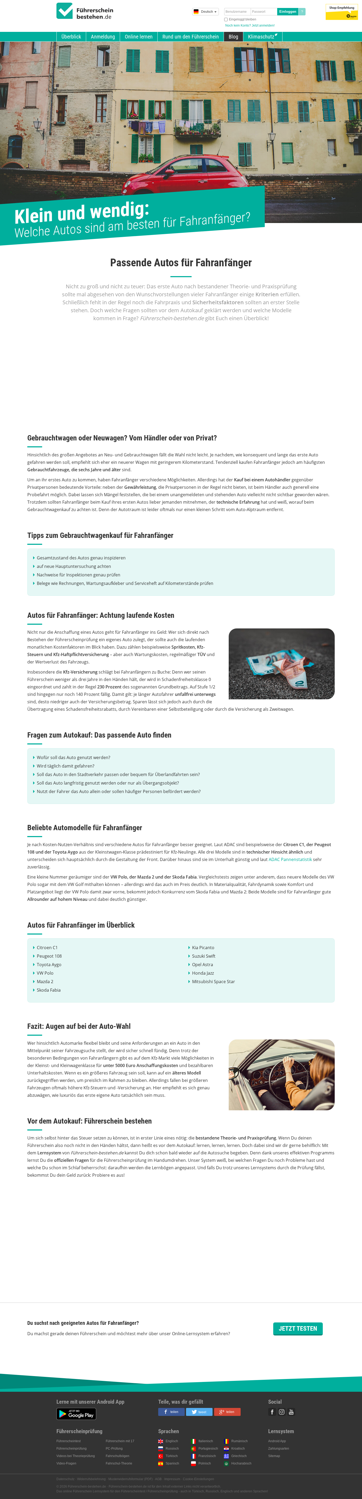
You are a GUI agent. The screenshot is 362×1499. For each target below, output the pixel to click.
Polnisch (204, 1463)
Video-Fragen (66, 1463)
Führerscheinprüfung (71, 1448)
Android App (277, 1441)
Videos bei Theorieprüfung (75, 1456)
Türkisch (172, 1456)
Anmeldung (103, 36)
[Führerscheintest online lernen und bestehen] (84, 11)
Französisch (207, 1456)
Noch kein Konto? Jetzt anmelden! (250, 25)
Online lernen (139, 36)
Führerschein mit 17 (120, 1441)
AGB (158, 1479)
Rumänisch (239, 1441)
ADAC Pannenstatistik (290, 859)
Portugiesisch (208, 1448)
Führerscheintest (68, 1441)
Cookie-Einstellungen (198, 1479)
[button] (171, 1412)
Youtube (291, 1412)
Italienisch (205, 1441)
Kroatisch (238, 1448)
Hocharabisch (241, 1463)
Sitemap (274, 1456)
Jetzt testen (298, 1328)
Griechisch (239, 1456)
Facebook (272, 1412)
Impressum (172, 1479)
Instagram (282, 1412)
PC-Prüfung (114, 1448)
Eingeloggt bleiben (242, 19)
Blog (233, 36)
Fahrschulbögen (117, 1456)
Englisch (172, 1441)
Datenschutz (65, 1479)
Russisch (172, 1448)
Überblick (71, 36)
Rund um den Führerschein (190, 36)
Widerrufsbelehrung (91, 1479)
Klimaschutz (261, 36)
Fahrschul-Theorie (119, 1463)
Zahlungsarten (278, 1448)
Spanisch (172, 1463)
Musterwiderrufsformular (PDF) (130, 1479)
